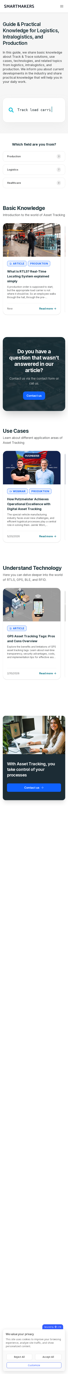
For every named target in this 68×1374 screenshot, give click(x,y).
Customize (34, 1365)
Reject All (19, 1356)
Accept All (48, 1356)
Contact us (34, 395)
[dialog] (34, 1350)
